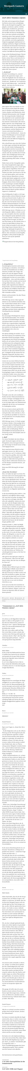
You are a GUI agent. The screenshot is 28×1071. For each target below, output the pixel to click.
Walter (12, 598)
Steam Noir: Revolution (16, 599)
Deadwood (4, 599)
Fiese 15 (9, 599)
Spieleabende (19, 598)
